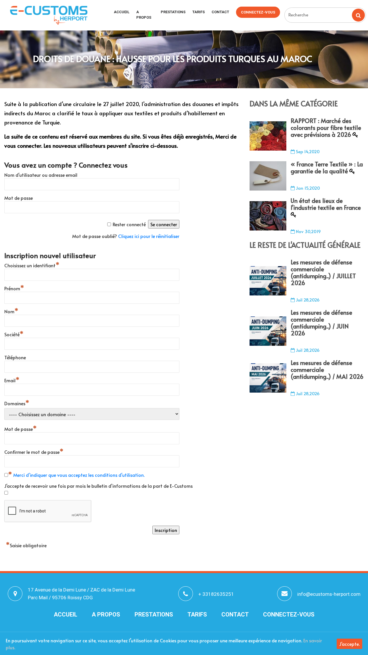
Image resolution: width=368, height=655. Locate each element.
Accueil (121, 12)
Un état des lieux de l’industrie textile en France (326, 204)
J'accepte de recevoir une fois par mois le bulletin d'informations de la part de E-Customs (98, 486)
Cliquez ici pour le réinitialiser (148, 236)
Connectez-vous (258, 12)
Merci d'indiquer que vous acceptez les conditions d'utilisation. (79, 475)
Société (14, 334)
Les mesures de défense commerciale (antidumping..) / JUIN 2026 (321, 322)
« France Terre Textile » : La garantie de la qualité (327, 167)
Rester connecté (129, 224)
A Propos (143, 15)
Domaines (16, 403)
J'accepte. (349, 644)
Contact (220, 12)
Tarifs (198, 12)
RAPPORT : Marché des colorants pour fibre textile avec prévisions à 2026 (326, 128)
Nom (11, 311)
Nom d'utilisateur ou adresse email (40, 175)
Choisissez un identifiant (32, 265)
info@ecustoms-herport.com (329, 594)
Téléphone (15, 357)
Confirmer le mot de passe (34, 452)
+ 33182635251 (216, 594)
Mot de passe (18, 198)
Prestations (173, 12)
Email (12, 380)
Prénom (14, 288)
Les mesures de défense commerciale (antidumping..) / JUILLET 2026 (323, 272)
